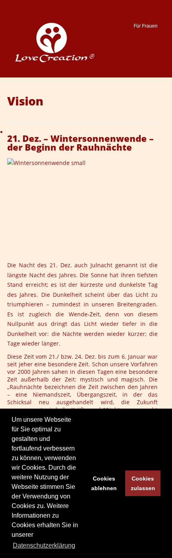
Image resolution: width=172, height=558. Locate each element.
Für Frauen (146, 26)
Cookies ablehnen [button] (104, 483)
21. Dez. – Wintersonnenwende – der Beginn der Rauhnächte (80, 143)
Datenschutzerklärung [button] (44, 545)
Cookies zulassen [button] (143, 483)
